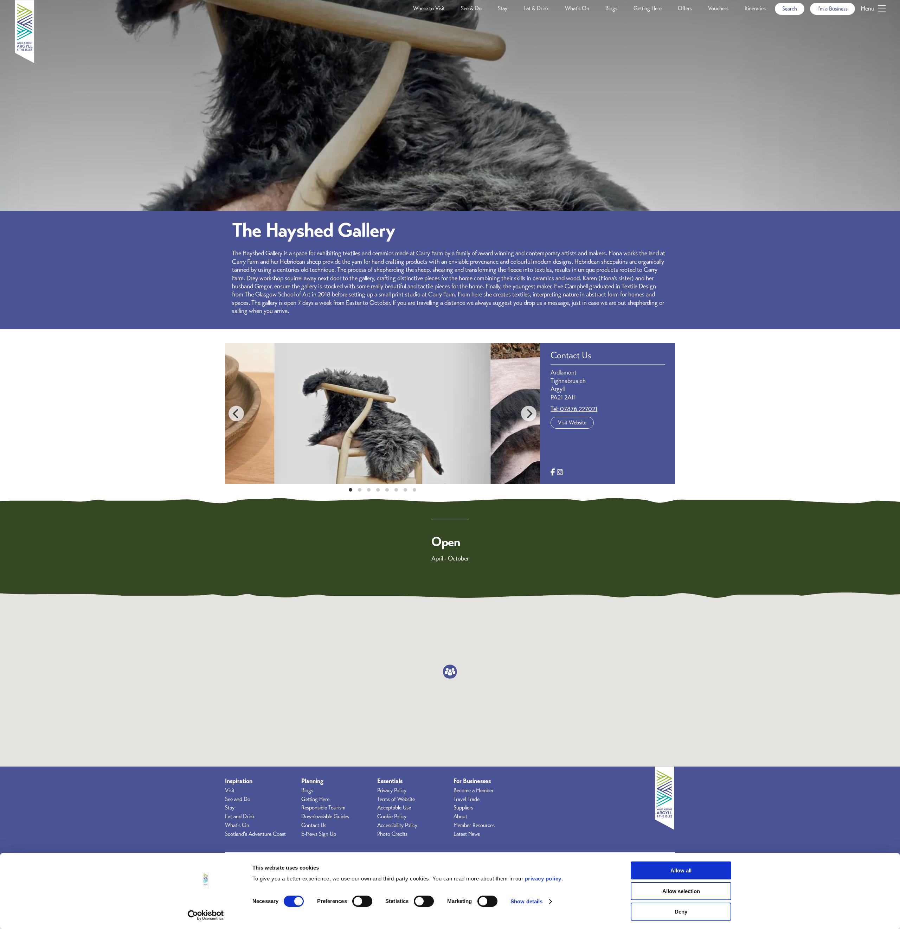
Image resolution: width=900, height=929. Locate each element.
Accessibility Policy (397, 825)
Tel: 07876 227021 (574, 409)
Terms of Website (396, 799)
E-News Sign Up (318, 834)
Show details (526, 901)
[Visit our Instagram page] (560, 473)
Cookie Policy (391, 816)
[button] (450, 672)
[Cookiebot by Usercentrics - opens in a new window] (206, 915)
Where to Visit (429, 8)
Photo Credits (392, 834)
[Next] (528, 413)
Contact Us (313, 825)
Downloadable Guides (325, 816)
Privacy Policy (391, 790)
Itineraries (755, 8)
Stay (502, 8)
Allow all (681, 870)
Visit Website (572, 422)
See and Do (237, 799)
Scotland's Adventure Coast (255, 834)
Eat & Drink (536, 8)
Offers (685, 8)
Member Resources (474, 825)
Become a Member (474, 790)
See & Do (471, 8)
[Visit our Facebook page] (553, 473)
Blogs (611, 8)
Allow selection (681, 891)
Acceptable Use (394, 807)
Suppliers (463, 807)
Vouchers (718, 8)
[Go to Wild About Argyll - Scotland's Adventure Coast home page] (24, 61)
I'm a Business (832, 8)
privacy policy (543, 879)
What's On (577, 8)
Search (789, 8)
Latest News (467, 834)
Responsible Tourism (323, 807)
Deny (681, 912)
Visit (229, 790)
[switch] (362, 901)
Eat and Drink (240, 816)
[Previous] (236, 413)
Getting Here (648, 8)
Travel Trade (467, 799)
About (460, 816)
